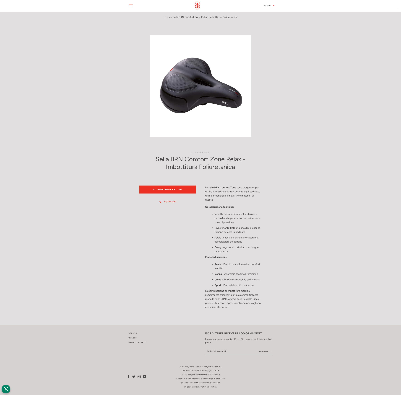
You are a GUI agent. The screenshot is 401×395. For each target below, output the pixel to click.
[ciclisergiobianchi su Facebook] (128, 376)
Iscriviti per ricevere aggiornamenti (234, 333)
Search (132, 333)
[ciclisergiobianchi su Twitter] (133, 376)
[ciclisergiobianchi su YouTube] (144, 376)
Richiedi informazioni (167, 189)
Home (167, 17)
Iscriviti (263, 351)
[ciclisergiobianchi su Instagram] (139, 376)
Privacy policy (137, 342)
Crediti (132, 338)
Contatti (199, 370)
